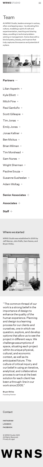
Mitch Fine (9, 101)
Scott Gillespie (12, 114)
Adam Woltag (11, 184)
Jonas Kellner (11, 133)
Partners (8, 80)
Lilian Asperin (11, 88)
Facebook (7, 427)
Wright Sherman (13, 165)
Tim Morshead (12, 152)
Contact (8, 411)
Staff (6, 211)
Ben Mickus (10, 139)
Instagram (8, 421)
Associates (10, 203)
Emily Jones (10, 126)
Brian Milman (11, 146)
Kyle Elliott (9, 95)
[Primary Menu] (40, 2)
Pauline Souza (11, 171)
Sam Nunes (10, 158)
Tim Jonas (9, 120)
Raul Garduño (11, 107)
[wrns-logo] (11, 2)
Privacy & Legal (9, 439)
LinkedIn (7, 424)
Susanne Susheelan (15, 177)
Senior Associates (14, 195)
